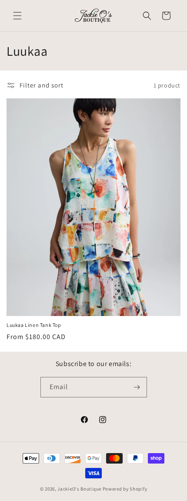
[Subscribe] (137, 387)
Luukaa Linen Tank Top (34, 325)
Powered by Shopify (125, 489)
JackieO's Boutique (79, 489)
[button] (17, 15)
